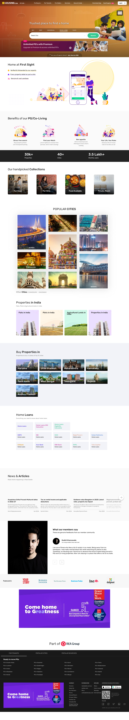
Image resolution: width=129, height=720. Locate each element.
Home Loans (97, 688)
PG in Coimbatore (69, 671)
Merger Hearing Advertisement (73, 704)
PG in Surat (67, 662)
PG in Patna (98, 662)
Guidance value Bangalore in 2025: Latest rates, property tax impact (89, 501)
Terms (71, 692)
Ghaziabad (42, 292)
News (95, 686)
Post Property (108, 3)
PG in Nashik (98, 671)
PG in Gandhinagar (39, 665)
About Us (71, 688)
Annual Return (73, 695)
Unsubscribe (72, 701)
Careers (71, 686)
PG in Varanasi (99, 668)
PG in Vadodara (38, 671)
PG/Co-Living (64, 30)
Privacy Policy (73, 697)
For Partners (72, 690)
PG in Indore (6, 668)
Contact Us (72, 699)
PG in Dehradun (68, 665)
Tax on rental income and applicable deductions (54, 501)
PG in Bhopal (67, 674)
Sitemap (96, 690)
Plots (74, 30)
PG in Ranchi (67, 668)
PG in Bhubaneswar (100, 665)
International (97, 692)
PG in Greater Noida (8, 662)
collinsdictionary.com (87, 692)
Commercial (51, 30)
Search (93, 35)
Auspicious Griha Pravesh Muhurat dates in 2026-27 (23, 501)
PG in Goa (97, 674)
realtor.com (85, 688)
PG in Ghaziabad (7, 671)
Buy (33, 30)
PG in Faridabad (38, 674)
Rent (40, 30)
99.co (83, 690)
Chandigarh (32, 292)
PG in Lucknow (7, 665)
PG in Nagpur (37, 668)
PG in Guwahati (38, 662)
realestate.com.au (87, 686)
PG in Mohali (6, 674)
